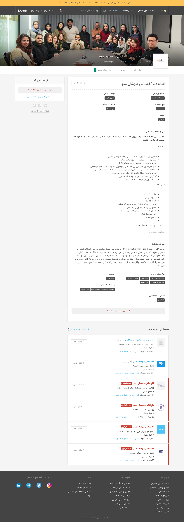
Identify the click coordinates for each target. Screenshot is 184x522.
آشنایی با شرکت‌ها (162, 512)
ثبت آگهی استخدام (87, 10)
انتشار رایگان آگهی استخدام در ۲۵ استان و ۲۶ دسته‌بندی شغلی (96, 3)
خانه (161, 10)
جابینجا (87, 477)
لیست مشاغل (164, 491)
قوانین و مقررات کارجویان (159, 487)
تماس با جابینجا (85, 483)
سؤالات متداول (124, 507)
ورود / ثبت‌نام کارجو (161, 499)
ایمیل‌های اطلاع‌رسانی (161, 503)
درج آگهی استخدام (123, 495)
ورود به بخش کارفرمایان (121, 499)
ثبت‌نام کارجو (49, 10)
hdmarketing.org (108, 62)
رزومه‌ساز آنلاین (163, 507)
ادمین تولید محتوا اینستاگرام (139, 340)
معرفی (122, 70)
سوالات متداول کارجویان (160, 483)
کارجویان (165, 477)
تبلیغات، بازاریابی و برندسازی (140, 62)
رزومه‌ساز (126, 10)
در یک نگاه (139, 70)
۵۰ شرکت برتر (108, 10)
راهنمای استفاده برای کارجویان (79, 491)
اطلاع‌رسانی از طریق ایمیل (80, 329)
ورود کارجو (35, 10)
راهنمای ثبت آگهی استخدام (120, 483)
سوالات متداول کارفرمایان (120, 487)
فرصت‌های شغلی (102, 70)
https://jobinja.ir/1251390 (40, 111)
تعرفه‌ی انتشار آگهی (122, 503)
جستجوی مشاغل (144, 10)
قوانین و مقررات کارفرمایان (120, 491)
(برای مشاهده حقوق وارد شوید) (127, 351)
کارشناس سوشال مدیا (143, 361)
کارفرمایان (125, 477)
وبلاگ (88, 495)
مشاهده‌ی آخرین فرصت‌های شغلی (40, 96)
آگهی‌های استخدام (162, 495)
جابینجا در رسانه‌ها (84, 487)
